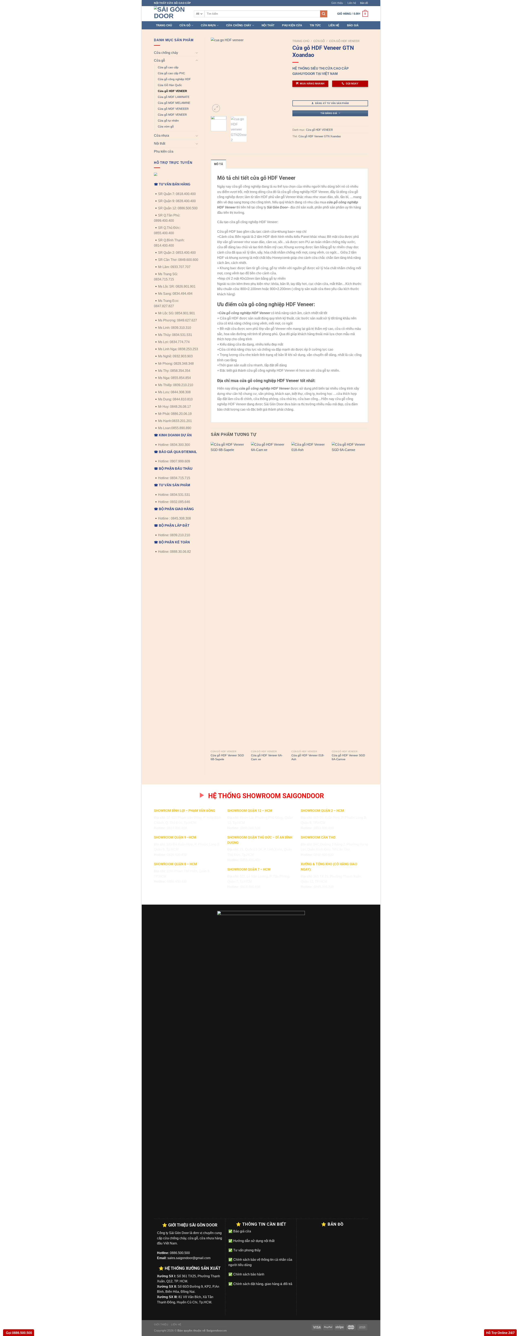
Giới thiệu (337, 2)
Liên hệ (351, 2)
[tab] (218, 164)
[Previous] (217, 75)
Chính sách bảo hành (248, 1274)
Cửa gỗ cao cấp (168, 67)
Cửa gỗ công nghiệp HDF (174, 79)
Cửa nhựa (208, 25)
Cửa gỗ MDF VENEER (172, 114)
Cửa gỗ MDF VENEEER (173, 108)
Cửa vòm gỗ (166, 126)
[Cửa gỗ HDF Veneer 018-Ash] (309, 595)
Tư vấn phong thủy (246, 1250)
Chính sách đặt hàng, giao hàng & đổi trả (262, 1284)
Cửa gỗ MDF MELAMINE (174, 102)
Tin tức (315, 25)
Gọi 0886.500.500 (18, 1333)
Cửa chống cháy (238, 25)
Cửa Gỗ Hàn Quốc (170, 85)
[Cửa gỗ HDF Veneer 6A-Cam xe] (269, 595)
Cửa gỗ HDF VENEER (172, 91)
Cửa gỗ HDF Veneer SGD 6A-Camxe (348, 757)
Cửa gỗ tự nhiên (168, 120)
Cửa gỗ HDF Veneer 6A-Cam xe (267, 757)
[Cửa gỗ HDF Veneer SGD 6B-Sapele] (229, 595)
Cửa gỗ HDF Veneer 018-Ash (307, 757)
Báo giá (353, 25)
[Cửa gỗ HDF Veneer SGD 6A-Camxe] (350, 595)
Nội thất (268, 25)
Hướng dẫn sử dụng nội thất (253, 1241)
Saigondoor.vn (216, 1330)
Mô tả (218, 164)
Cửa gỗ (185, 25)
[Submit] (323, 13)
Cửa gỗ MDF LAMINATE (173, 97)
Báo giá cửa (241, 1231)
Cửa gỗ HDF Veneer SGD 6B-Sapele (227, 757)
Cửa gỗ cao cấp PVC (171, 73)
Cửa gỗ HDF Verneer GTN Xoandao (320, 136)
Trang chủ (164, 25)
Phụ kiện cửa (292, 25)
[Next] (279, 75)
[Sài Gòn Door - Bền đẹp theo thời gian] (171, 13)
